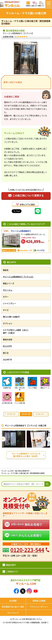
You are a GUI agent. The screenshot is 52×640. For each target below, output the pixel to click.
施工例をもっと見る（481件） (26, 454)
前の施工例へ (12, 414)
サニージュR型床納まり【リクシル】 (18, 33)
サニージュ (7, 290)
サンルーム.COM (25, 582)
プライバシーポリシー (39, 606)
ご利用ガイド (12, 571)
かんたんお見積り (26, 535)
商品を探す (11, 564)
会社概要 (13, 600)
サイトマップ (13, 612)
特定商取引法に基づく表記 (13, 606)
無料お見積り (26, 524)
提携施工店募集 (39, 600)
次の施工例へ (40, 414)
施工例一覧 (26, 414)
